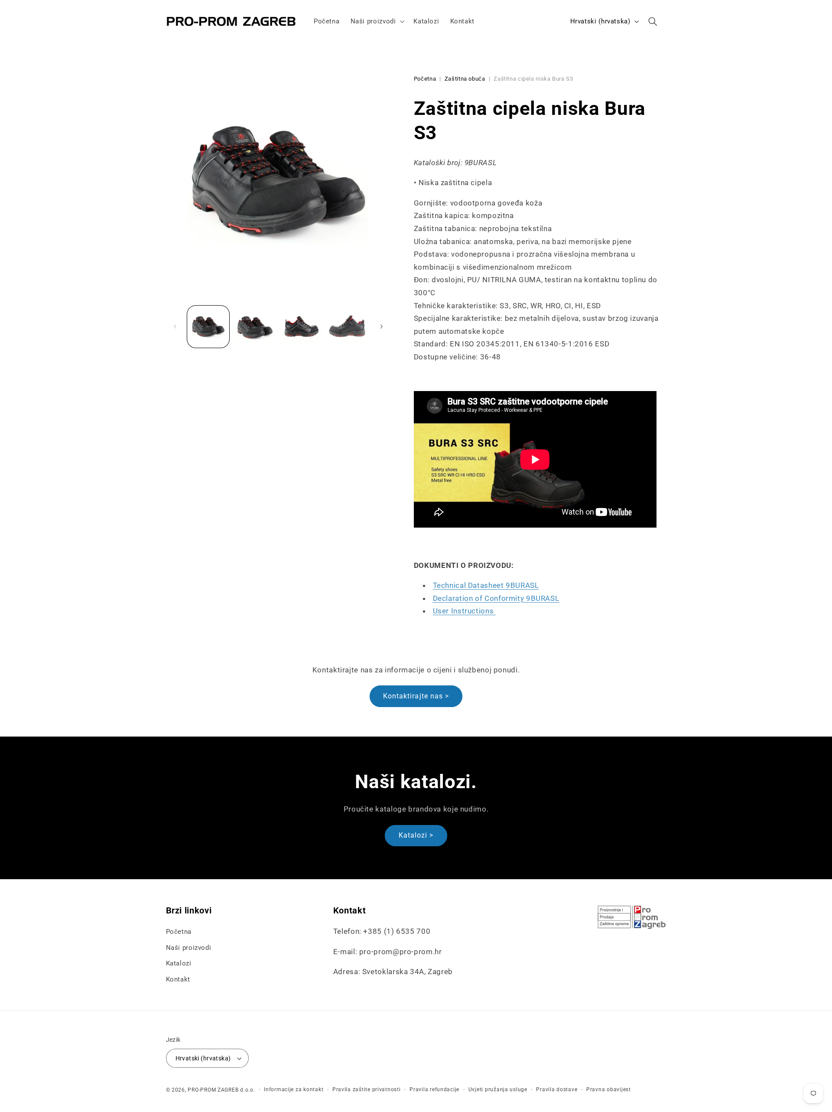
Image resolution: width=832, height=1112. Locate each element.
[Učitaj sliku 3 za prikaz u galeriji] (301, 327)
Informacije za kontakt (293, 1089)
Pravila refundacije (434, 1089)
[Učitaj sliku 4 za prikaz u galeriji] (348, 327)
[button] (376, 21)
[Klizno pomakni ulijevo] (175, 326)
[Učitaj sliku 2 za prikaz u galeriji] (255, 327)
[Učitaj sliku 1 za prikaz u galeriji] (208, 327)
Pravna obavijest (608, 1089)
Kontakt (178, 979)
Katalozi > (416, 835)
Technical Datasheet (486, 585)
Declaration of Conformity (496, 598)
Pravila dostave (556, 1089)
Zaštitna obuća (465, 78)
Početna (425, 78)
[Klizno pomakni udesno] (381, 326)
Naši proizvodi (188, 948)
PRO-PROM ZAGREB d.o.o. (221, 1090)
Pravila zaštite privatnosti (366, 1089)
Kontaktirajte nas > (416, 696)
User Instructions (464, 611)
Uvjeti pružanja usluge (497, 1089)
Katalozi (179, 963)
